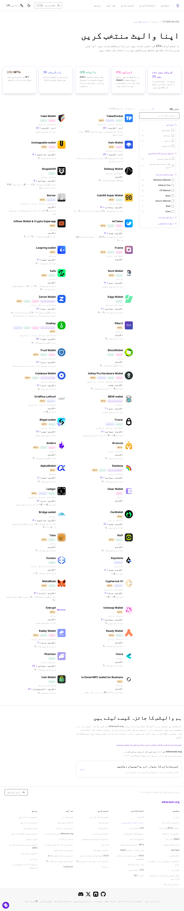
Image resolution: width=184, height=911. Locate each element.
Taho (52, 535)
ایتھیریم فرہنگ (171, 884)
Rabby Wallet (47, 630)
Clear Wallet (115, 488)
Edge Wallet (115, 296)
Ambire (51, 443)
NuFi (120, 535)
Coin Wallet (48, 677)
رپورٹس (34, 859)
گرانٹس (105, 844)
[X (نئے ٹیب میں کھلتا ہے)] (88, 894)
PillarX (119, 323)
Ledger (51, 488)
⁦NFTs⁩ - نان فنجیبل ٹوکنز (132, 844)
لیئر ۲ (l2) (139, 875)
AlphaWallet (48, 465)
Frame (119, 247)
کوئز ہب (175, 870)
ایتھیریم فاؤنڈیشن (63, 850)
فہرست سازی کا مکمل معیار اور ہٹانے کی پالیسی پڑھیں (149, 744)
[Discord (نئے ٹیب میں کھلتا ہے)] (80, 894)
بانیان (105, 866)
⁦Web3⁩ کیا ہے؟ (172, 839)
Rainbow (117, 465)
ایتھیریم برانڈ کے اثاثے (130, 901)
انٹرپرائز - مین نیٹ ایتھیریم (93, 861)
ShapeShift (49, 168)
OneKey (51, 323)
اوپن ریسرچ (32, 839)
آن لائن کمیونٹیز (65, 822)
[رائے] (5, 905)
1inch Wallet (115, 270)
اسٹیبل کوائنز (137, 839)
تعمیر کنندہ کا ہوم (99, 817)
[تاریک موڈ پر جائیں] (28, 5)
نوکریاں (98, 901)
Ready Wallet (114, 630)
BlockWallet (115, 350)
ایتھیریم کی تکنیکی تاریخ (25, 833)
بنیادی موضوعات (101, 850)
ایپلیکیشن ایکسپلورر (133, 833)
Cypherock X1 (114, 581)
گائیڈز (140, 817)
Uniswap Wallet (113, 607)
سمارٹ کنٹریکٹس (171, 844)
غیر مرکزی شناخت (136, 864)
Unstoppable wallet (43, 142)
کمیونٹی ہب (67, 817)
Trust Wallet (48, 350)
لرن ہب (176, 817)
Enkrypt (51, 607)
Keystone (117, 558)
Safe (53, 270)
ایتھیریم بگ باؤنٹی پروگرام (59, 844)
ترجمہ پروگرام (66, 839)
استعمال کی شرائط (62, 901)
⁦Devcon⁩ (68, 866)
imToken (117, 221)
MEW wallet (115, 396)
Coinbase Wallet (45, 373)
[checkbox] (173, 130)
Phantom (50, 654)
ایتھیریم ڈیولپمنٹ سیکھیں (95, 839)
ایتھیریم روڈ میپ (29, 822)
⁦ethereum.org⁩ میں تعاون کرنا (59, 833)
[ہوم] (177, 5)
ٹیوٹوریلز (103, 822)
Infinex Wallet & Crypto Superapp (35, 221)
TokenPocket (114, 116)
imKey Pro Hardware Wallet (105, 373)
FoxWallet (117, 512)
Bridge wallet (47, 512)
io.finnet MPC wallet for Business (102, 677)
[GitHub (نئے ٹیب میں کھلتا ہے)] (103, 894)
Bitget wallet (48, 419)
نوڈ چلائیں (174, 855)
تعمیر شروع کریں (100, 833)
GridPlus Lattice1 (45, 396)
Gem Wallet (115, 142)
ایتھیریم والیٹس (171, 833)
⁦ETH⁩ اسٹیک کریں (136, 870)
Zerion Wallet (47, 296)
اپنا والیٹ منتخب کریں (133, 822)
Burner (51, 195)
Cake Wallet (48, 116)
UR (12, 5)
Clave (119, 654)
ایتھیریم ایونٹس (64, 828)
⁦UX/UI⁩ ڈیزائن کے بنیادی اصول (94, 855)
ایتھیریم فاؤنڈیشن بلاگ (60, 855)
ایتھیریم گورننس (29, 853)
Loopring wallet (46, 247)
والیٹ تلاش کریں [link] (140, 21)
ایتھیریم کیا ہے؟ (170, 822)
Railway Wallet (113, 168)
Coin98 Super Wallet (110, 195)
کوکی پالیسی (46, 901)
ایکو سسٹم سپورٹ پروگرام (59, 861)
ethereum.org (171, 21)
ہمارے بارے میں (152, 901)
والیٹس (155, 21)
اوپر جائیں (14, 792)
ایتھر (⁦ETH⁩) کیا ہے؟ (169, 828)
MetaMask (49, 581)
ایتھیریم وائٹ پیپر (28, 817)
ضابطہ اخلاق (110, 901)
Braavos (117, 443)
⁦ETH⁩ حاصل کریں (137, 828)
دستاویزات (103, 828)
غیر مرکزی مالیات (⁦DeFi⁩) (132, 850)
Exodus (51, 558)
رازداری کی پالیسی (83, 901)
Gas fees (175, 850)
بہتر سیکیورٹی (30, 828)
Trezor (118, 419)
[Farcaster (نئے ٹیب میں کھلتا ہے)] (95, 894)
